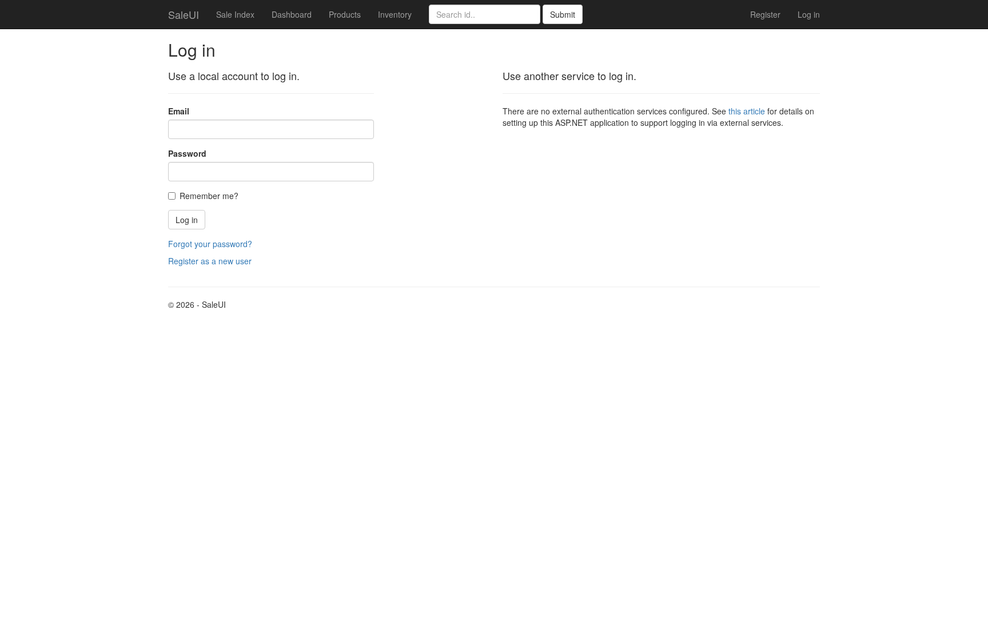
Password (187, 153)
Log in (809, 14)
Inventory (395, 14)
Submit (562, 14)
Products (345, 14)
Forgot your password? (210, 243)
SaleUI (183, 14)
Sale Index (235, 14)
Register (765, 14)
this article (746, 111)
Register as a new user (210, 261)
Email (178, 111)
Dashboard (292, 14)
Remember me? (209, 195)
